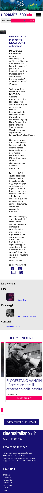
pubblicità (7, 482)
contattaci (7, 477)
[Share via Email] (14, 273)
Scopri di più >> (23, 397)
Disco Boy (21, 300)
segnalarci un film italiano (15, 455)
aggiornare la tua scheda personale (20, 460)
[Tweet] (20, 269)
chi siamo (7, 474)
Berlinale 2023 (13, 326)
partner (6, 487)
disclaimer (7, 485)
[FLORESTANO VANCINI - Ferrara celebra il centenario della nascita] (23, 359)
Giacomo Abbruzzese (26, 316)
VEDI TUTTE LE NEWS (21, 422)
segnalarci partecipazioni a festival (19, 458)
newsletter (8, 480)
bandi (5, 490)
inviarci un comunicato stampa (18, 453)
